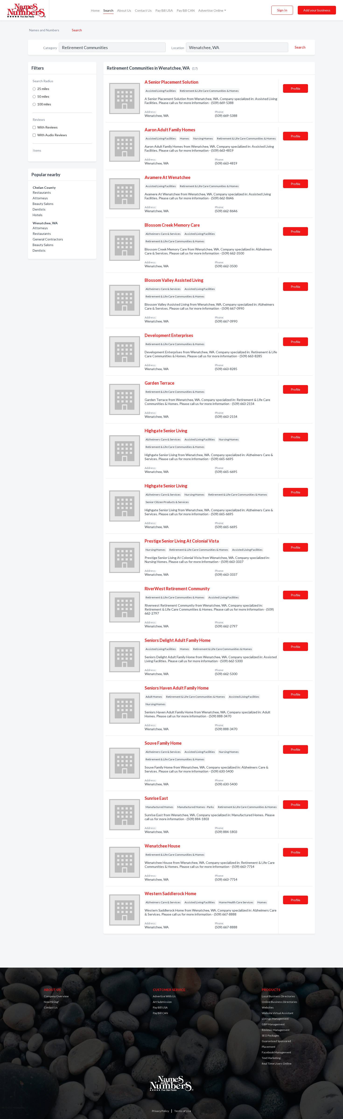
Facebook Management (276, 1052)
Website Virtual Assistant (277, 1013)
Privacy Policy (160, 1111)
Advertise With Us (164, 996)
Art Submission (162, 1002)
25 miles (43, 89)
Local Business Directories (278, 996)
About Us (124, 10)
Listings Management (275, 1018)
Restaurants (42, 192)
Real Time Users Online (276, 1063)
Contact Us (143, 10)
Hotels (37, 215)
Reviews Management (276, 1030)
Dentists (39, 209)
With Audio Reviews (52, 135)
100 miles (44, 104)
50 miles (43, 96)
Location (178, 48)
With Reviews (47, 127)
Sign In (282, 10)
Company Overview (56, 996)
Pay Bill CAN (186, 10)
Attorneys (40, 198)
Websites (268, 1007)
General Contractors (48, 239)
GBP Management (273, 1024)
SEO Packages (270, 1035)
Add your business (316, 10)
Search (108, 10)
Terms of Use (182, 1111)
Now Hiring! (51, 1002)
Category (50, 48)
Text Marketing (271, 1058)
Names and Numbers (44, 30)
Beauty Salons (43, 204)
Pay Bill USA (164, 10)
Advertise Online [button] (210, 10)
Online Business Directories (279, 1002)
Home (95, 10)
